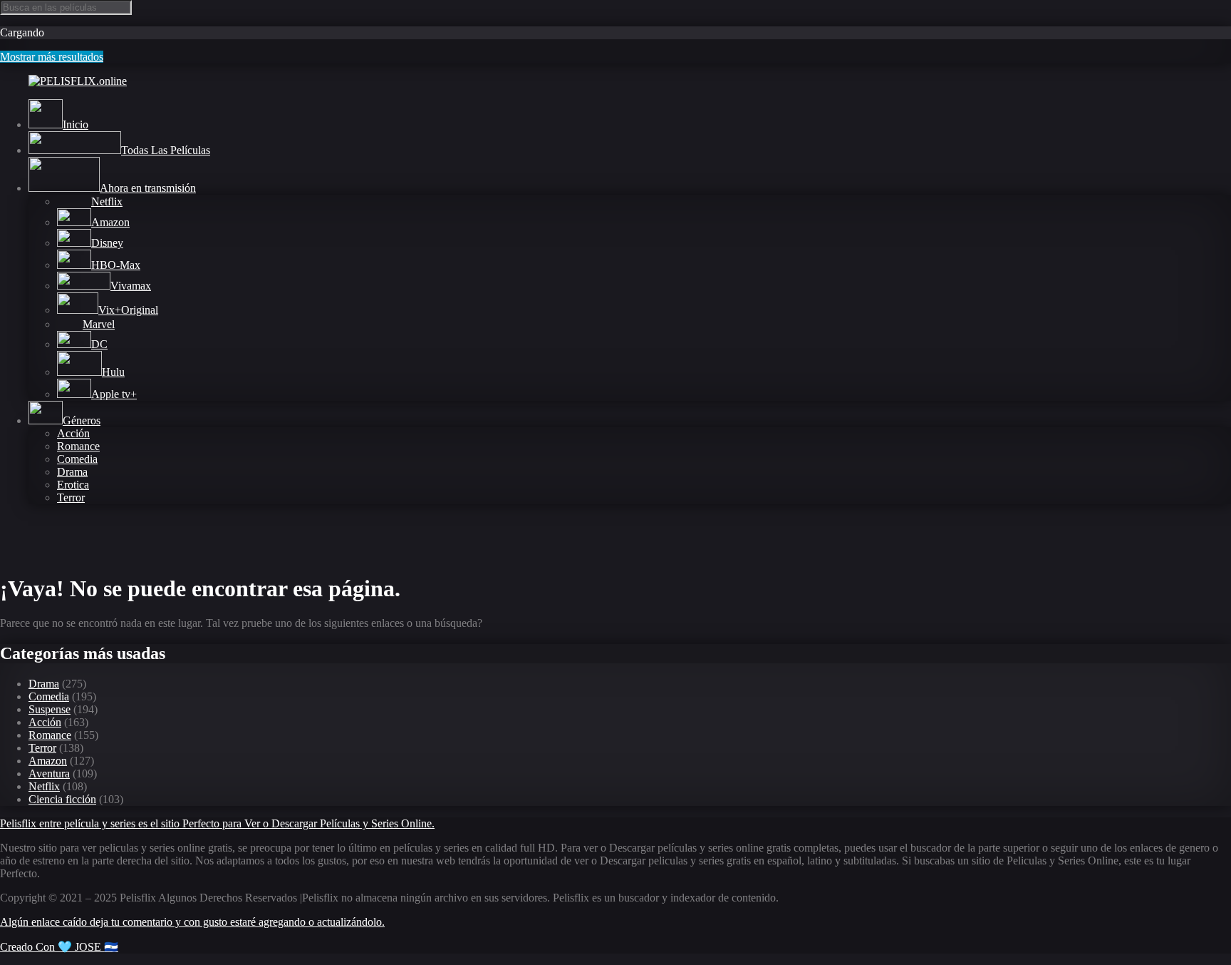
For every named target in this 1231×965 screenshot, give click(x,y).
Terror (71, 497)
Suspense (49, 709)
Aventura (49, 773)
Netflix (44, 786)
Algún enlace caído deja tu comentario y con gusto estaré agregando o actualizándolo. (192, 922)
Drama (72, 472)
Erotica (73, 485)
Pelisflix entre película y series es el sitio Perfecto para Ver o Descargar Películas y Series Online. (217, 823)
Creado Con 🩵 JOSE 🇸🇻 (59, 947)
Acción (73, 433)
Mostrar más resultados (51, 57)
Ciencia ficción (62, 799)
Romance (78, 446)
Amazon (47, 761)
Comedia (77, 459)
